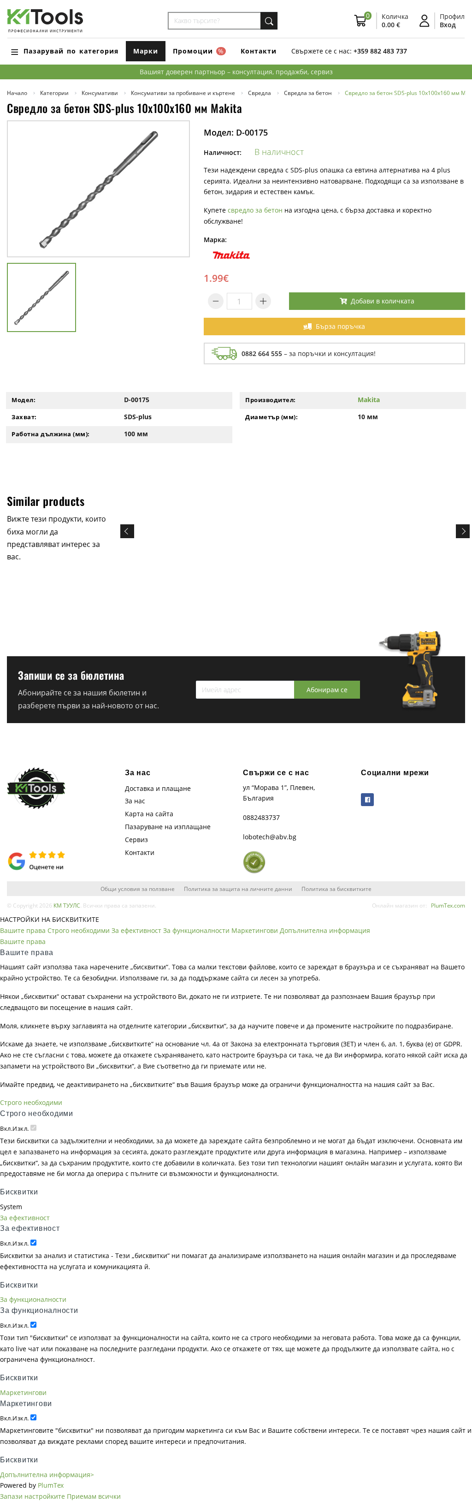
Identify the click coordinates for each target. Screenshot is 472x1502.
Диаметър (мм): (271, 417)
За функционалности (196, 930)
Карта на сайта (149, 813)
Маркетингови (254, 930)
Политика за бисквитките (336, 888)
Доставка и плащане (158, 788)
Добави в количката (382, 301)
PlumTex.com (448, 905)
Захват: (24, 417)
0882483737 (261, 817)
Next (463, 531)
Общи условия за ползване (137, 888)
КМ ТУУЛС (66, 905)
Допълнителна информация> (47, 1474)
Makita (369, 399)
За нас (135, 800)
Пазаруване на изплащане (168, 826)
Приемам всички (94, 1496)
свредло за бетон (255, 210)
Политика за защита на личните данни (238, 888)
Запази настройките (32, 1496)
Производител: (270, 400)
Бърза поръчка (340, 326)
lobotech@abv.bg (269, 836)
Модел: (23, 400)
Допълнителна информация (325, 930)
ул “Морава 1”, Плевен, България (279, 793)
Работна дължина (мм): (51, 434)
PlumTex (51, 1485)
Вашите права (23, 930)
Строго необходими (78, 930)
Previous (127, 531)
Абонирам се (327, 689)
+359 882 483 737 (380, 51)
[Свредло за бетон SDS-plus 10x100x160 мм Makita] (98, 189)
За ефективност (136, 930)
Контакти (259, 51)
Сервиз (136, 839)
